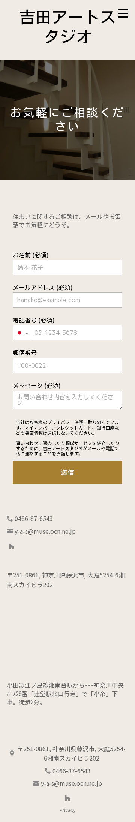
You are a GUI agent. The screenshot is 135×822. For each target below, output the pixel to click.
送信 (67, 472)
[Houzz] (11, 546)
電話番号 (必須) (34, 319)
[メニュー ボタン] (123, 13)
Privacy (68, 810)
